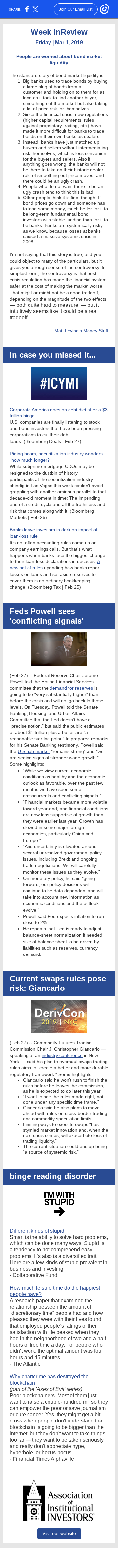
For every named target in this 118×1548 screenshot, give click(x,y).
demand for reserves (71, 688)
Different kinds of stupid (37, 1231)
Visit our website (59, 1533)
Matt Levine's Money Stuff (81, 330)
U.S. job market (34, 751)
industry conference (62, 1055)
